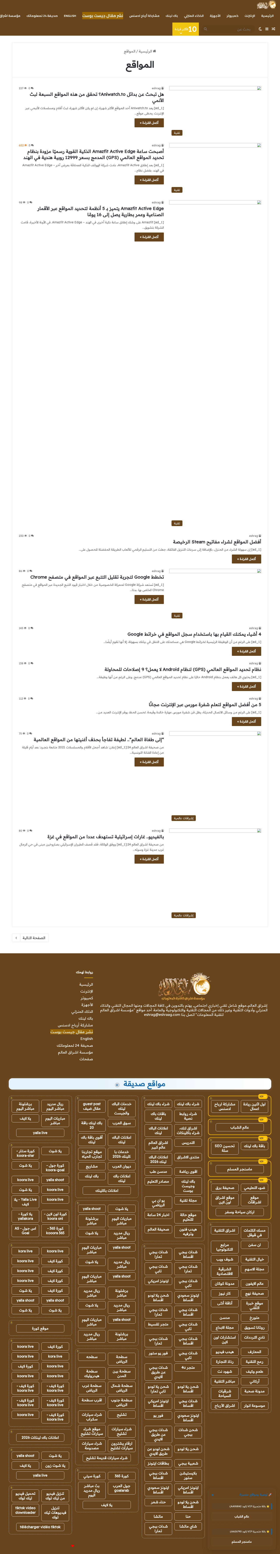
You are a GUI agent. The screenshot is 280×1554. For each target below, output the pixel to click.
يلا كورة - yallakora (25, 1216)
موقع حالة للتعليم (188, 1217)
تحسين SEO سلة (225, 1148)
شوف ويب (224, 1259)
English (70, 16)
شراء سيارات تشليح (122, 1431)
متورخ (254, 1317)
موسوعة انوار (254, 1405)
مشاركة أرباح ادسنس (144, 16)
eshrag (156, 88)
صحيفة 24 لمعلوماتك (42, 16)
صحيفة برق (224, 1187)
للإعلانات (65, 1546)
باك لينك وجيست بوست (188, 1186)
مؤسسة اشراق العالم (75, 1052)
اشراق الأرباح (225, 1405)
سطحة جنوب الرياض (121, 1402)
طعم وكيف (254, 1371)
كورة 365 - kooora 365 (55, 1230)
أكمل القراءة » (149, 123)
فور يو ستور (158, 1353)
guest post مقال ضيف (92, 1106)
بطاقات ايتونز (158, 1463)
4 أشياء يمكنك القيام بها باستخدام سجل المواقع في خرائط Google (194, 634)
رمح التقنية (254, 1361)
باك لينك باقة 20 (91, 1125)
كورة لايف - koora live (55, 1388)
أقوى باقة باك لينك (92, 1139)
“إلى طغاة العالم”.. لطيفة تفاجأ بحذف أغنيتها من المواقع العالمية (99, 739)
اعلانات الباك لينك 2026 (158, 1159)
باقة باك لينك (254, 1146)
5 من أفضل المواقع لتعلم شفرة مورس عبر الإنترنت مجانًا (205, 704)
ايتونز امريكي (158, 1281)
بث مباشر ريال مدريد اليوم (92, 1490)
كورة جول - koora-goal (55, 1167)
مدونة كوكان (224, 1283)
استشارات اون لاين (225, 1339)
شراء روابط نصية (188, 1115)
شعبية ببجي (188, 1463)
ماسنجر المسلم (239, 1169)
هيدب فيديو (225, 1351)
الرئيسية (267, 16)
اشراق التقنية (224, 1230)
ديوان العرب (121, 1166)
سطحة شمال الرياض (122, 1387)
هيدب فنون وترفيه (188, 1231)
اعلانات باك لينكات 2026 (40, 1437)
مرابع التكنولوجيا (224, 1246)
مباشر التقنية (224, 1381)
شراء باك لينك (188, 1104)
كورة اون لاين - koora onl (55, 1216)
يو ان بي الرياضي (158, 1202)
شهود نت (224, 1371)
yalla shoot (92, 1208)
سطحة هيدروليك (91, 1373)
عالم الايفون (255, 1283)
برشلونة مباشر (91, 1220)
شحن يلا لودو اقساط (158, 1297)
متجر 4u (188, 1367)
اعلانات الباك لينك (158, 1130)
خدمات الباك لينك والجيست (121, 1108)
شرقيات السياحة (224, 1393)
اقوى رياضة (188, 1171)
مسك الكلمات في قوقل (255, 1232)
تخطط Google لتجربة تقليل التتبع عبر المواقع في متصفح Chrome (97, 577)
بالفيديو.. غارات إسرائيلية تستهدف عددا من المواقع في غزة (105, 836)
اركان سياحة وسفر (239, 1212)
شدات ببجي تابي (158, 1268)
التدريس (188, 1142)
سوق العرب (121, 1123)
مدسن (225, 1317)
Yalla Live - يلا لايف (25, 1201)
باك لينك (172, 16)
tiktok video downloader (25, 1510)
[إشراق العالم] (266, 4)
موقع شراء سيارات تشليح (92, 1431)
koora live (25, 1180)
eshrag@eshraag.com (162, 1014)
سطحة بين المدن (122, 1373)
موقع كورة (40, 1328)
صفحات (86, 1059)
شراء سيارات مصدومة (92, 1445)
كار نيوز (225, 1293)
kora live (25, 1251)
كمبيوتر (232, 16)
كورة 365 (122, 1476)
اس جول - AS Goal (25, 1230)
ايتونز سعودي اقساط (188, 1297)
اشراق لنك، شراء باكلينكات (188, 1130)
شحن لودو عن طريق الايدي (158, 1451)
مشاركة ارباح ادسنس (224, 1106)
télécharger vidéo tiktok (40, 1527)
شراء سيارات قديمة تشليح (107, 1458)
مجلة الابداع (225, 1327)
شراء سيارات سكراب (92, 1416)
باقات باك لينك (158, 1115)
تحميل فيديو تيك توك (25, 1495)
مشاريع (92, 1166)
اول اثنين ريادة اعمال (254, 1106)
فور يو (158, 1415)
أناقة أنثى (224, 1303)
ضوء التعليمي (254, 1187)
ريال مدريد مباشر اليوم (55, 1106)
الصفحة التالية (34, 938)
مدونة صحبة (254, 1391)
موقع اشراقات (254, 1199)
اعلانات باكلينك (106, 1190)
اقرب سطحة (92, 1400)
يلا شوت (121, 1208)
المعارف (254, 1351)
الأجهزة (215, 16)
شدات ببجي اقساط (188, 1254)
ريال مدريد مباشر (122, 1235)
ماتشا (158, 1516)
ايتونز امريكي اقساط (158, 1403)
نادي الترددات (254, 1337)
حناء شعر (158, 1502)
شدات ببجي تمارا (158, 1254)
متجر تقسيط (158, 1324)
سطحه (92, 1356)
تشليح (122, 1414)
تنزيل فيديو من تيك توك (55, 1495)
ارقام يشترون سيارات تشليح (121, 1445)
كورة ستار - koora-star (25, 1153)
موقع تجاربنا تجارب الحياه (92, 1154)
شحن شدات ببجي (188, 1432)
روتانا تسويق (254, 1327)
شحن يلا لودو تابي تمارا (158, 1388)
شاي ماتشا (188, 1526)
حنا (188, 1516)
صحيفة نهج (254, 1293)
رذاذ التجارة (225, 1361)
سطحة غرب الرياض (92, 1387)
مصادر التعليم (158, 1181)
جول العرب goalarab (121, 1488)
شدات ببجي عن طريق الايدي (158, 1372)
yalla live (40, 1132)
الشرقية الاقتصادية (225, 1271)
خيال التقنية (254, 1259)
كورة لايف (55, 1261)
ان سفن (254, 1244)
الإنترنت (250, 16)
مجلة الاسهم (254, 1269)
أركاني (254, 1381)
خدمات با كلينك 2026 (122, 1154)
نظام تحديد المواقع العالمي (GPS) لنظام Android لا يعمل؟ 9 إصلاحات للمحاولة (183, 669)
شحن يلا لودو (188, 1449)
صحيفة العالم (158, 1229)
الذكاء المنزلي (194, 16)
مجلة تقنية (188, 1200)
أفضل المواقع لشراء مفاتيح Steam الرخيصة (217, 541)
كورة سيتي (91, 1476)
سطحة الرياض (121, 1358)
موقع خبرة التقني (254, 1305)
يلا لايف (106, 1505)
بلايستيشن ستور (188, 1475)
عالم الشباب (239, 1127)
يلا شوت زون (55, 1465)
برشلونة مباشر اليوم (25, 1106)
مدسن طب (158, 1171)
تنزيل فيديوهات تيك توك (55, 1512)
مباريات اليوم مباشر (122, 1220)
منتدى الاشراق (188, 1157)
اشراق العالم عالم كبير (158, 1144)
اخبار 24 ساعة (158, 1215)
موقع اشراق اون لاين (224, 1199)
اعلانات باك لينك (121, 1178)
